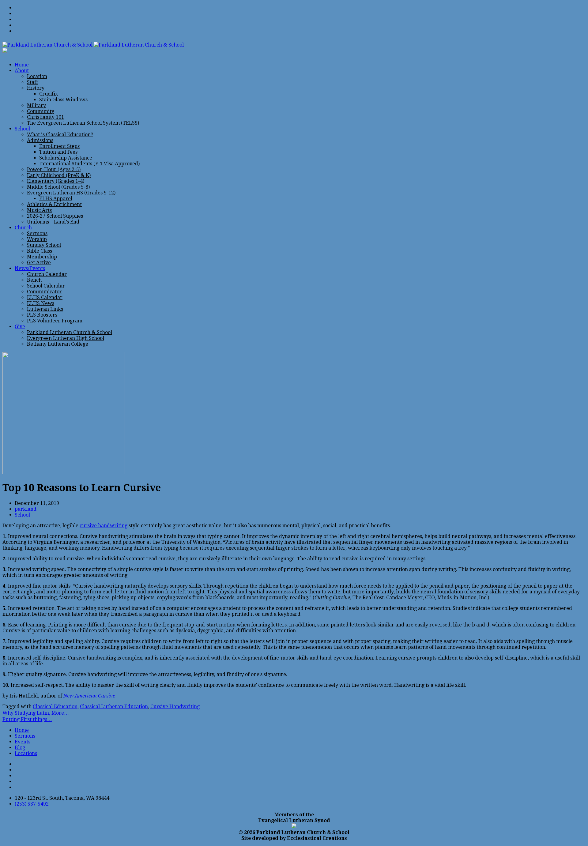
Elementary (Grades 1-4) (55, 181)
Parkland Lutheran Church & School (69, 332)
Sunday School (44, 245)
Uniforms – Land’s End (53, 222)
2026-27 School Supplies (55, 216)
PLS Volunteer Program (54, 321)
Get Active (39, 262)
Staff (32, 82)
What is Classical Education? (60, 134)
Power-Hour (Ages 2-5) (54, 169)
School (22, 515)
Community (40, 111)
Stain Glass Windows (63, 100)
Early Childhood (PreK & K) (59, 175)
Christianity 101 (45, 117)
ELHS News (40, 303)
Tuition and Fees (58, 152)
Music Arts (39, 210)
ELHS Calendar (44, 297)
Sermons (37, 233)
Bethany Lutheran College (57, 344)
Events (22, 742)
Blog (20, 747)
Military (36, 105)
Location (37, 76)
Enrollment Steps (59, 146)
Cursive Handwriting (175, 706)
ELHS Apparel (55, 198)
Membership (42, 257)
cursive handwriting (103, 525)
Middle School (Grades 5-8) (58, 187)
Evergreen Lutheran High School (65, 338)
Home (22, 730)
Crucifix (48, 94)
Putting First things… (27, 719)
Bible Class (39, 251)
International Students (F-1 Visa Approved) (89, 164)
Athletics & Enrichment (54, 204)
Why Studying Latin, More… (35, 713)
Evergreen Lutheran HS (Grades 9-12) (71, 193)
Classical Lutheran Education (114, 706)
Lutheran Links (45, 309)
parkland (25, 509)
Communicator (44, 292)
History (35, 88)
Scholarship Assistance (65, 158)
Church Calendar (47, 274)
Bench (34, 280)
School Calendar (46, 286)
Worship (37, 239)
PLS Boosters (42, 315)
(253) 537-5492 (32, 804)
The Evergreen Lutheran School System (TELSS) (83, 123)
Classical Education (55, 706)
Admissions (40, 140)
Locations (26, 753)
